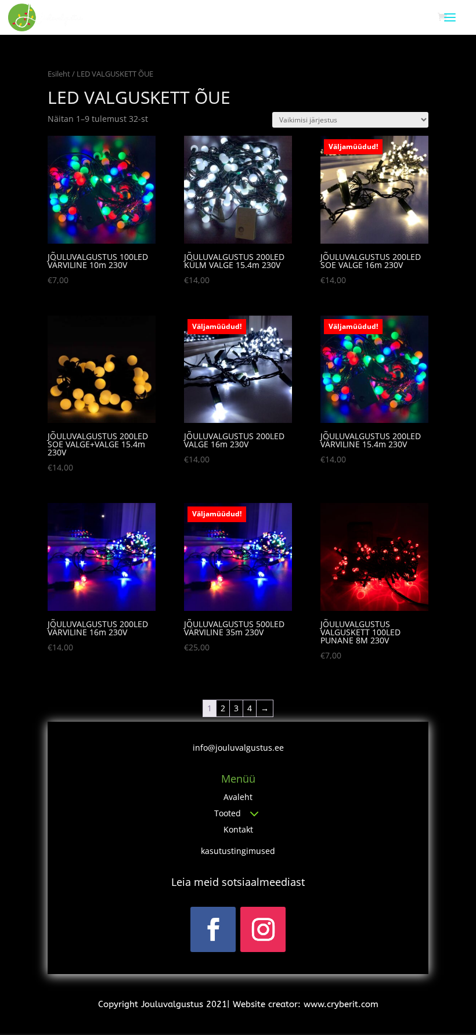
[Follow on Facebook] (213, 929)
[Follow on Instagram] (263, 929)
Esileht (59, 73)
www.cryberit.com (341, 1004)
